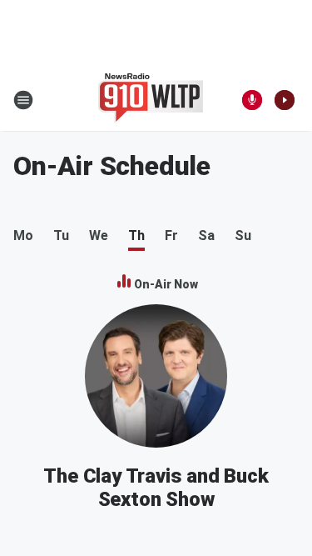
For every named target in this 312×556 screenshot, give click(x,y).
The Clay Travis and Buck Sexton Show (155, 487)
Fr (171, 235)
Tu (61, 235)
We (98, 235)
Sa (206, 235)
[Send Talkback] (252, 100)
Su (243, 235)
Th (136, 235)
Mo (23, 235)
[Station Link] (150, 100)
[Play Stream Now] (285, 100)
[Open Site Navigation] (23, 100)
